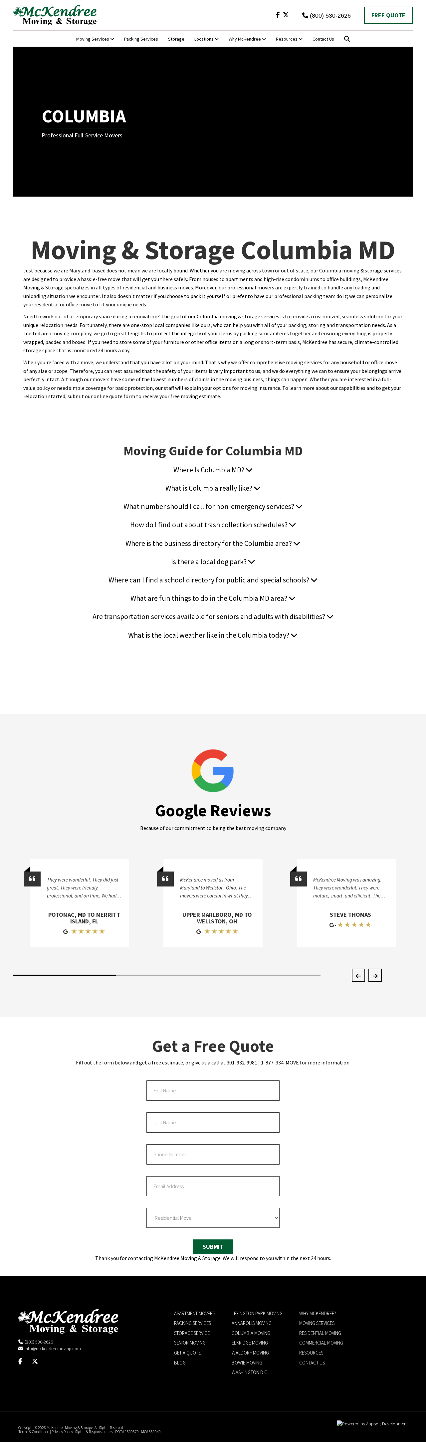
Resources (287, 39)
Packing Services (141, 39)
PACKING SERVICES (192, 1323)
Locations (204, 39)
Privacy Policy (62, 1431)
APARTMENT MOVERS (194, 1313)
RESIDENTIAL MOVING (320, 1333)
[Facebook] (278, 15)
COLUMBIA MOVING (251, 1333)
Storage (176, 39)
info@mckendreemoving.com (53, 1349)
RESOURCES (311, 1353)
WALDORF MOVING (250, 1353)
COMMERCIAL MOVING (321, 1343)
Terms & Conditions (33, 1431)
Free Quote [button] (388, 15)
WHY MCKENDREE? (317, 1313)
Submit (213, 1246)
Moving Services (93, 39)
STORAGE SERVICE (192, 1333)
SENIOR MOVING (190, 1343)
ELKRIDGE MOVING (250, 1343)
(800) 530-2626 (330, 15)
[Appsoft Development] (372, 1423)
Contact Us (323, 39)
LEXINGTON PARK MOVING (257, 1313)
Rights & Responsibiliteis (94, 1431)
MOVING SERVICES (316, 1323)
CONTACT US (312, 1363)
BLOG (180, 1363)
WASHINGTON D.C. (250, 1372)
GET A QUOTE (187, 1353)
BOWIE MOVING (247, 1363)
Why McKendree (245, 39)
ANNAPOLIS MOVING (252, 1323)
